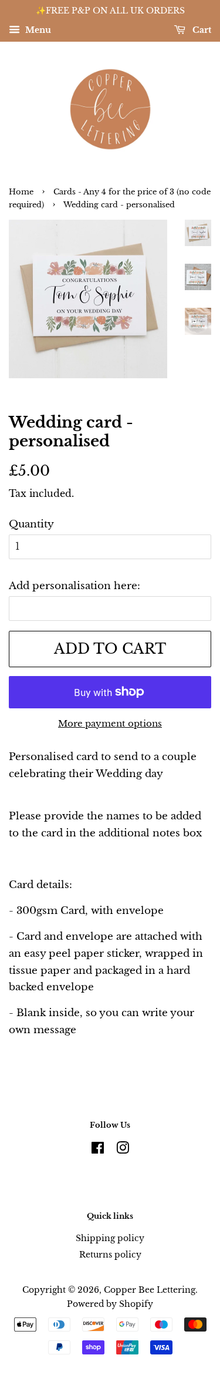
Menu (37, 30)
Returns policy (110, 1254)
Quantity (31, 524)
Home (21, 191)
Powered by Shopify (110, 1304)
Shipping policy (110, 1238)
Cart (200, 30)
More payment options (110, 723)
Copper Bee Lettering (149, 1290)
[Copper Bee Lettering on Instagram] (122, 1150)
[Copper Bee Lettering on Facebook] (97, 1150)
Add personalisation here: (74, 586)
